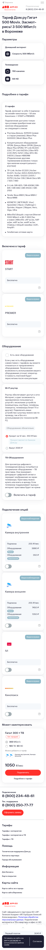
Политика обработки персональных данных (20, 918)
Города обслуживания (12, 860)
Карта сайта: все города (12, 889)
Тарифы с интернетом (12, 831)
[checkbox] (8, 495)
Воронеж (9, 3)
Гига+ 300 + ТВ (14, 733)
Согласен (37, 941)
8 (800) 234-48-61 (35, 9)
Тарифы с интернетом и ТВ (14, 835)
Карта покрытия (9, 876)
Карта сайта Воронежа (12, 893)
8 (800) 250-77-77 (17, 805)
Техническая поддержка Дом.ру (16, 852)
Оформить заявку (12, 812)
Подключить (23, 772)
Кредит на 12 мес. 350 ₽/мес (23, 436)
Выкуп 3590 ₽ (16, 448)
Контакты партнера (10, 856)
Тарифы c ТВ (7, 839)
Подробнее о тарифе (23, 779)
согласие (13, 940)
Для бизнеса (7, 872)
